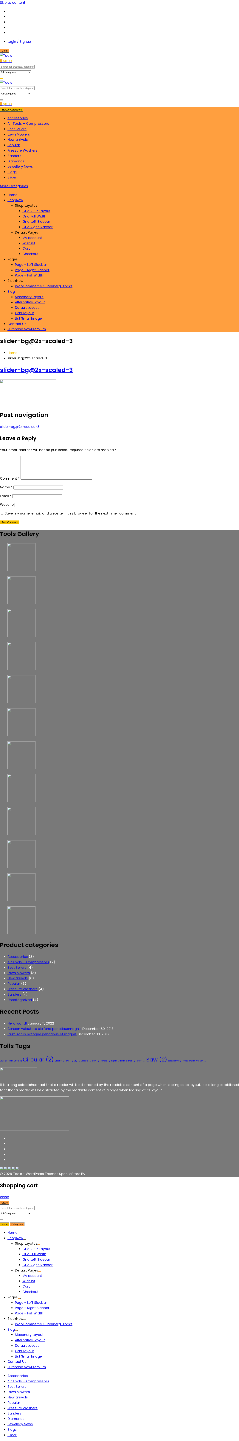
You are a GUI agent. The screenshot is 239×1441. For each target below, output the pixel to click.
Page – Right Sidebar (32, 270)
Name (6, 487)
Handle (105, 1060)
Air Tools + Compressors (28, 123)
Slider (12, 177)
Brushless (6, 1060)
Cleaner (60, 1060)
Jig (114, 1060)
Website (7, 504)
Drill (69, 1060)
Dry (77, 1060)
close (4, 1197)
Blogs (12, 172)
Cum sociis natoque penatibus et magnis (42, 1034)
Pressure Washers (22, 150)
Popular (13, 145)
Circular (38, 1059)
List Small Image (28, 318)
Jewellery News (20, 166)
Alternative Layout (30, 302)
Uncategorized (19, 999)
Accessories (17, 118)
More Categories (14, 186)
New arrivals (17, 139)
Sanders (14, 155)
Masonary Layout (29, 297)
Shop (15, 200)
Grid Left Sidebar (36, 221)
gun (95, 1060)
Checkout (30, 253)
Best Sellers (17, 129)
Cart (26, 248)
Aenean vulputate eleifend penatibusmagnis (44, 1028)
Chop (18, 1060)
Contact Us (16, 323)
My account (32, 237)
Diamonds (15, 161)
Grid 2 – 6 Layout (36, 211)
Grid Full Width (34, 216)
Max (121, 1060)
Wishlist (28, 243)
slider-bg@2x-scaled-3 (36, 370)
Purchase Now (26, 329)
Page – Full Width (29, 275)
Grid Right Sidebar (37, 227)
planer (130, 1060)
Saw (156, 1059)
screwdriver (175, 1060)
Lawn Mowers (18, 134)
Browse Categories (11, 109)
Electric (86, 1060)
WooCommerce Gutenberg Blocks (43, 286)
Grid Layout (24, 313)
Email (5, 496)
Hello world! (17, 1023)
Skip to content (12, 2)
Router (140, 1060)
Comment (10, 478)
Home (12, 194)
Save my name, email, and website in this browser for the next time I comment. (70, 513)
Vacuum (189, 1060)
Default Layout (27, 307)
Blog (11, 291)
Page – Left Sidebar (31, 264)
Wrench (201, 1060)
